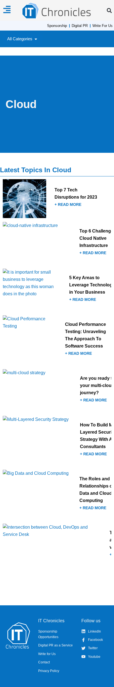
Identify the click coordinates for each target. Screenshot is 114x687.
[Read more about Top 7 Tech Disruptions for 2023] (57, 198)
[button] (109, 10)
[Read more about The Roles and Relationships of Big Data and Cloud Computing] (57, 495)
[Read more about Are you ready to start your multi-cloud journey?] (57, 390)
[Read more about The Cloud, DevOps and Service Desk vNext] (57, 545)
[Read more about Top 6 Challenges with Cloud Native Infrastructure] (57, 243)
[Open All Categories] (36, 39)
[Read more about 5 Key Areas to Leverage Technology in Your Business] (57, 290)
